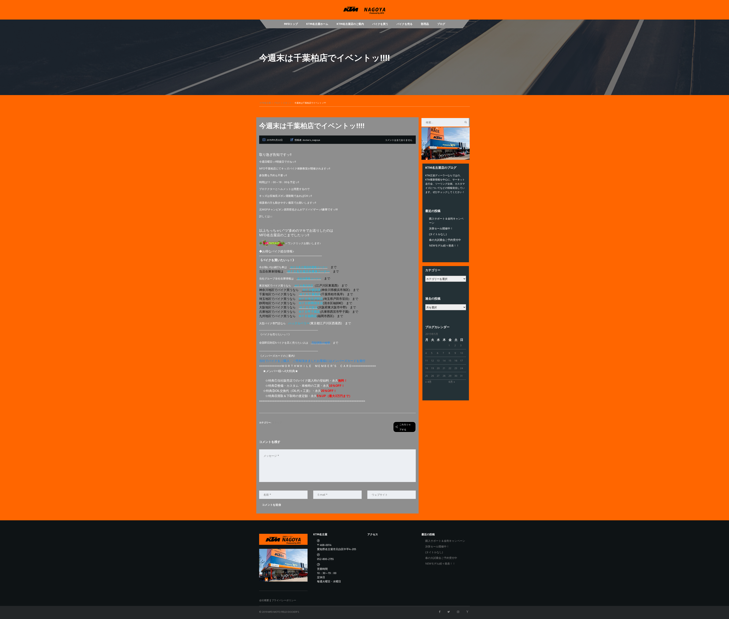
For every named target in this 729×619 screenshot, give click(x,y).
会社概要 (264, 600)
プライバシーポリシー (283, 600)
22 (450, 368)
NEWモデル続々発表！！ (444, 245)
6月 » (452, 382)
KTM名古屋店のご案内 (350, 23)
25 (426, 375)
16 (455, 360)
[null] (272, 243)
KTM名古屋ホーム (317, 23)
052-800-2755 (325, 559)
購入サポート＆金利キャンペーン (445, 541)
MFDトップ (291, 23)
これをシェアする (405, 427)
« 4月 (428, 382)
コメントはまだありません (398, 140)
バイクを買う (380, 23)
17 (461, 360)
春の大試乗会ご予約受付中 (445, 240)
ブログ (441, 23)
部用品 (425, 23)
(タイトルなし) (438, 234)
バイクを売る (405, 23)
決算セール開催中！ (441, 228)
